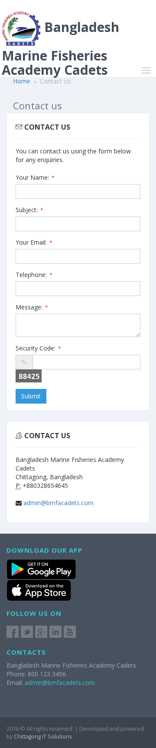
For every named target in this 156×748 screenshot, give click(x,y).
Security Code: (38, 348)
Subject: (29, 210)
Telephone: (34, 275)
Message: (32, 307)
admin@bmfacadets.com (58, 503)
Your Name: (35, 177)
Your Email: (34, 242)
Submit (31, 396)
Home (21, 81)
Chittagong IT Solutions (43, 736)
